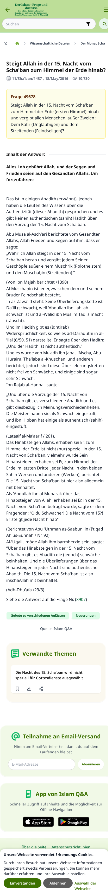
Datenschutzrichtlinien (70, 846)
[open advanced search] (88, 23)
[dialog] (54, 872)
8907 (81, 599)
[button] (17, 688)
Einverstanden (22, 883)
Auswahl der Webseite (85, 886)
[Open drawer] (106, 9)
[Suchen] (104, 23)
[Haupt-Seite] (17, 43)
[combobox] (45, 24)
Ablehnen (57, 883)
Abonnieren (91, 764)
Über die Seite (34, 846)
